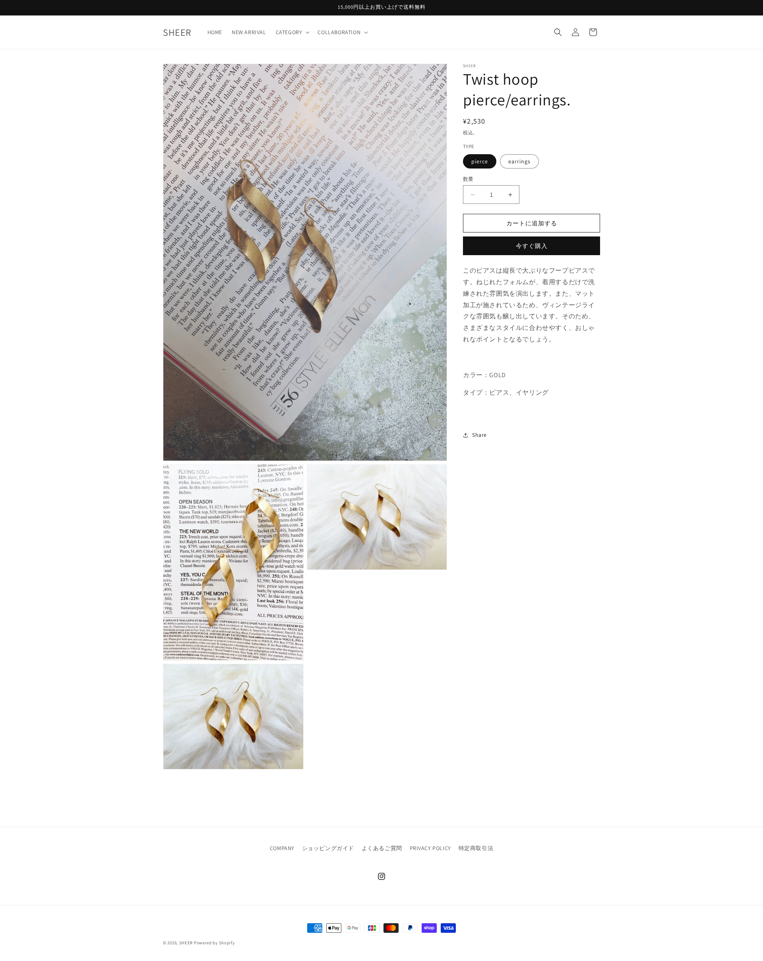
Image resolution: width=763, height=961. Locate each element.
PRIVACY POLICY (430, 848)
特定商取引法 (476, 848)
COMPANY (282, 848)
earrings (519, 161)
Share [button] (479, 435)
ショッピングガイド (328, 848)
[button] (292, 32)
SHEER (186, 942)
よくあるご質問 (382, 848)
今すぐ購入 (532, 246)
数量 (468, 179)
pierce (479, 161)
